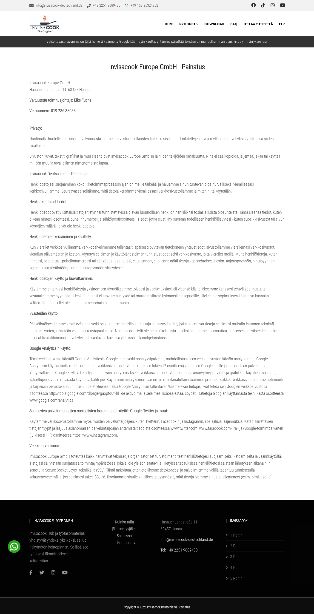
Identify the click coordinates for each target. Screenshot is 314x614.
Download (214, 24)
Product (188, 24)
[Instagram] (53, 572)
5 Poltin (236, 578)
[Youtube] (65, 572)
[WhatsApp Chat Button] (14, 546)
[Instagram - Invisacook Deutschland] (273, 5)
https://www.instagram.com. (95, 435)
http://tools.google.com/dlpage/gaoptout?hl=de (87, 393)
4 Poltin (236, 567)
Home (168, 24)
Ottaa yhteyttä (258, 24)
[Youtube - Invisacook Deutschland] (282, 5)
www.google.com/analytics (51, 400)
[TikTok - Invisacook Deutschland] (263, 5)
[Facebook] (30, 572)
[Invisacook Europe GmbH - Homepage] (44, 24)
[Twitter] (41, 572)
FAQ (233, 24)
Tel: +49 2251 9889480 (179, 550)
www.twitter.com (184, 428)
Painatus (184, 607)
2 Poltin (236, 545)
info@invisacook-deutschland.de (186, 539)
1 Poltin (236, 535)
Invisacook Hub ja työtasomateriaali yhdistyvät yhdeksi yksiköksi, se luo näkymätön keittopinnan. (57, 540)
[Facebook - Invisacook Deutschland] (254, 5)
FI (281, 24)
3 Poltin (236, 556)
